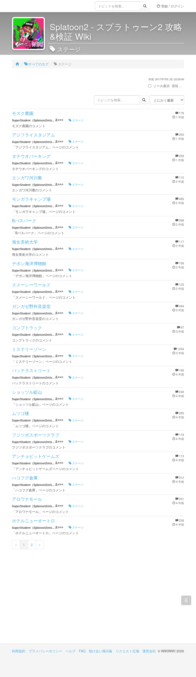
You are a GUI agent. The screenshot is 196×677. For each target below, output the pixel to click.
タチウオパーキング (31, 156)
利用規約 (18, 651)
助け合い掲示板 (100, 651)
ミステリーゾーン (29, 349)
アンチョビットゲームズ (35, 456)
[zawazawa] (31, 6)
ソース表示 (161, 85)
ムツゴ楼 (20, 413)
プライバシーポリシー (45, 651)
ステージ (77, 120)
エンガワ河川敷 (27, 177)
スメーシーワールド (31, 284)
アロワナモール (27, 499)
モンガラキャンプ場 (31, 199)
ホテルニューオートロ (33, 520)
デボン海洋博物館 (29, 263)
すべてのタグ (38, 64)
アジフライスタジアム (33, 134)
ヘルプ (70, 651)
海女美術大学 (25, 242)
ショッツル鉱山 (27, 392)
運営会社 (149, 651)
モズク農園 (22, 113)
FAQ (82, 651)
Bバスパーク (24, 220)
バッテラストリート (31, 370)
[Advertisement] (55, 602)
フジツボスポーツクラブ (35, 435)
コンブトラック (27, 327)
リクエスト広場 (127, 651)
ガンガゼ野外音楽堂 (31, 306)
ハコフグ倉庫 (25, 477)
